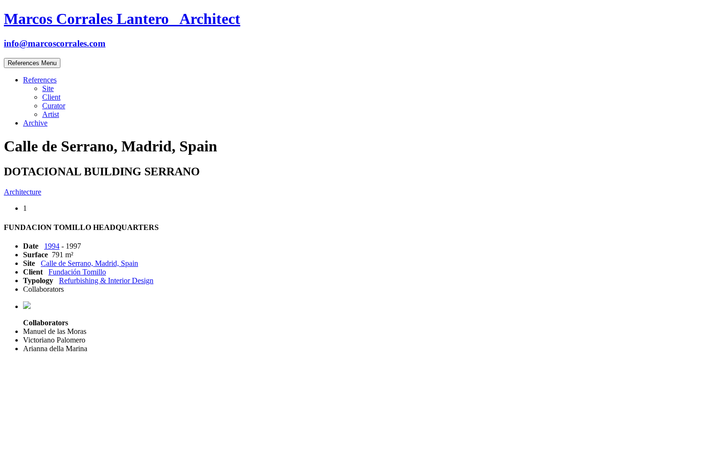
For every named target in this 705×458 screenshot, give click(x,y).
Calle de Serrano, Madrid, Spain (89, 263)
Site (48, 88)
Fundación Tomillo (77, 272)
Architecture (22, 192)
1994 (51, 246)
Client (51, 97)
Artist (50, 114)
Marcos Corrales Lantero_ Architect (122, 18)
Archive (35, 123)
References (40, 80)
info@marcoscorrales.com (55, 43)
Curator (53, 106)
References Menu (32, 63)
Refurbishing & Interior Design (106, 280)
